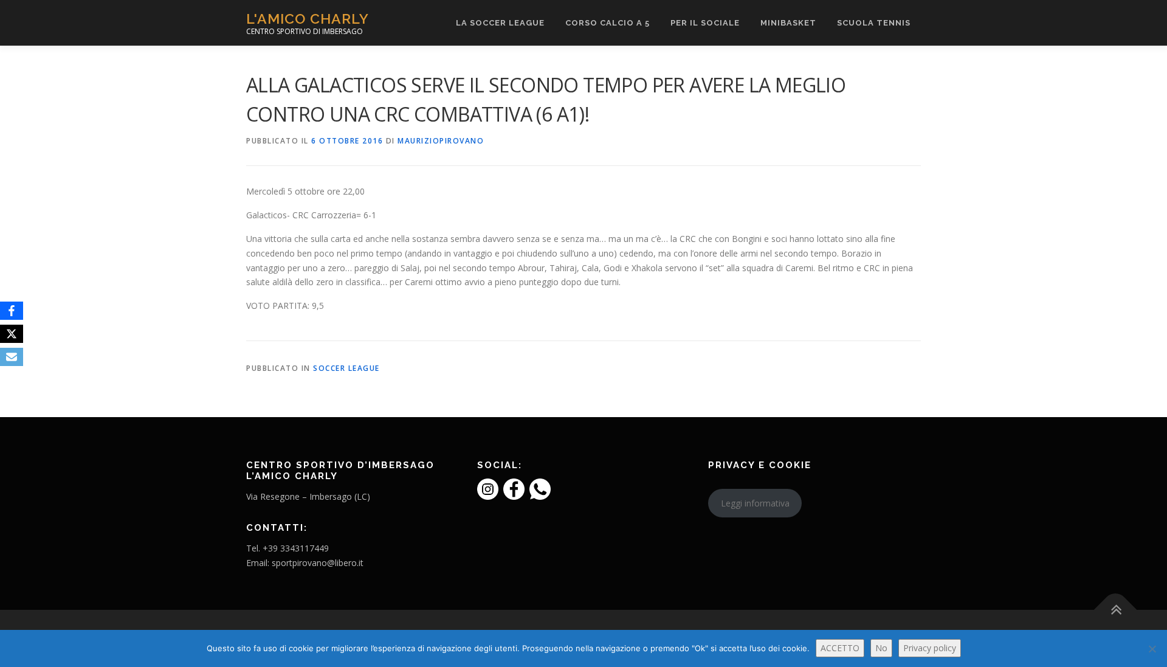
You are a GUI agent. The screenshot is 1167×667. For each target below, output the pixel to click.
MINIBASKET (788, 22)
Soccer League (346, 368)
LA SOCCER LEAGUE (500, 22)
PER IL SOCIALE (705, 22)
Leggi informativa (755, 503)
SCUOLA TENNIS (874, 22)
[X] (11, 334)
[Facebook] (11, 311)
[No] (1152, 649)
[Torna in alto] (1115, 609)
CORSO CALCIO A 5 (607, 22)
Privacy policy (929, 648)
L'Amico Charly (307, 18)
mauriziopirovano (441, 141)
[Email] (11, 357)
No (881, 648)
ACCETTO (840, 648)
